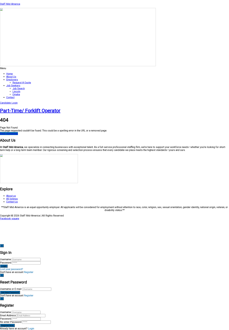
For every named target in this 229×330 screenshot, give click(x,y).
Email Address (8, 315)
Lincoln (16, 91)
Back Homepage (9, 133)
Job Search (18, 88)
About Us (11, 76)
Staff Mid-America (10, 3)
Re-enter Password (10, 322)
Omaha (16, 94)
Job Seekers (13, 85)
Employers (12, 79)
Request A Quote (21, 82)
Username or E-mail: (11, 288)
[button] (114, 68)
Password (5, 262)
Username (5, 259)
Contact (10, 97)
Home (9, 73)
